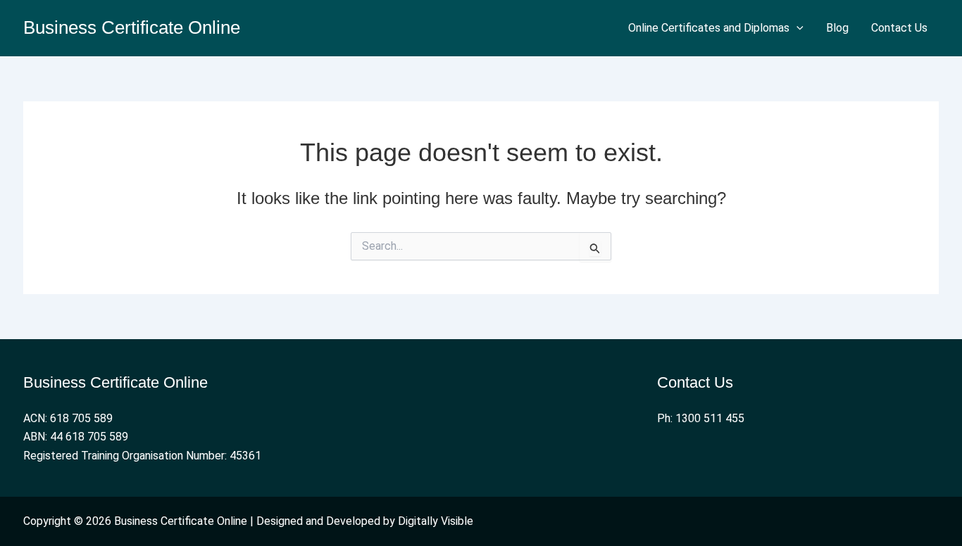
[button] (796, 28)
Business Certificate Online (131, 27)
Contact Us (899, 27)
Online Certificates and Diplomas (708, 27)
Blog (837, 27)
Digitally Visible (435, 521)
